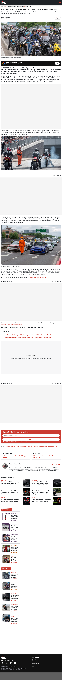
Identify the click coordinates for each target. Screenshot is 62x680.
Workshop (14, 513)
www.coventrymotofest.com (38, 277)
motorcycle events (22, 446)
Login (33, 665)
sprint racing (42, 446)
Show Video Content (31, 355)
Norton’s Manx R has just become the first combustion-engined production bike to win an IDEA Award (41, 483)
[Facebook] (2, 663)
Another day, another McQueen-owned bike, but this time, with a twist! (10, 492)
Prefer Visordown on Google (14, 62)
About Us (34, 659)
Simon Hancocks (5, 17)
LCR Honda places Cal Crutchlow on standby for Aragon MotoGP (15, 549)
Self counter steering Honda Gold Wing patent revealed (15, 456)
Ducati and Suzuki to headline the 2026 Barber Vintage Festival (41, 500)
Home (3, 6)
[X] (11, 663)
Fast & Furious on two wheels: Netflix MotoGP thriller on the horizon (15, 586)
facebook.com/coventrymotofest (11, 324)
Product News (13, 615)
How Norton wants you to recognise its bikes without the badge (14, 527)
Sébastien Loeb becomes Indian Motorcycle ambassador (45, 456)
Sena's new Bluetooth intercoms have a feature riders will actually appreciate (15, 620)
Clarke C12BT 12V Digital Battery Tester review (15, 538)
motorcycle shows (51, 446)
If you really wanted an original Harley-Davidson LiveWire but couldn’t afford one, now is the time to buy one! (14, 607)
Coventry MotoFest (10, 446)
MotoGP (13, 545)
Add (57, 63)
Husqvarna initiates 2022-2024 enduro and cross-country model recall (28, 337)
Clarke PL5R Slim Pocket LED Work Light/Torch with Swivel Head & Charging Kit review (15, 517)
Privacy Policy (31, 441)
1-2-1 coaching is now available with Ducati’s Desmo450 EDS (10, 500)
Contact (33, 660)
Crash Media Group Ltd (8, 666)
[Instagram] (6, 663)
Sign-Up (33, 666)
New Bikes (14, 604)
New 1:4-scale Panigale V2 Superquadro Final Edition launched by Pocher (29, 335)
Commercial (14, 524)
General (28, 6)
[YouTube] (15, 663)
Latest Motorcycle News (15, 6)
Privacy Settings (35, 663)
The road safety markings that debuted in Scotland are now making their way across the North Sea (41, 492)
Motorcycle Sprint (33, 446)
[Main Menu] (60, 2)
